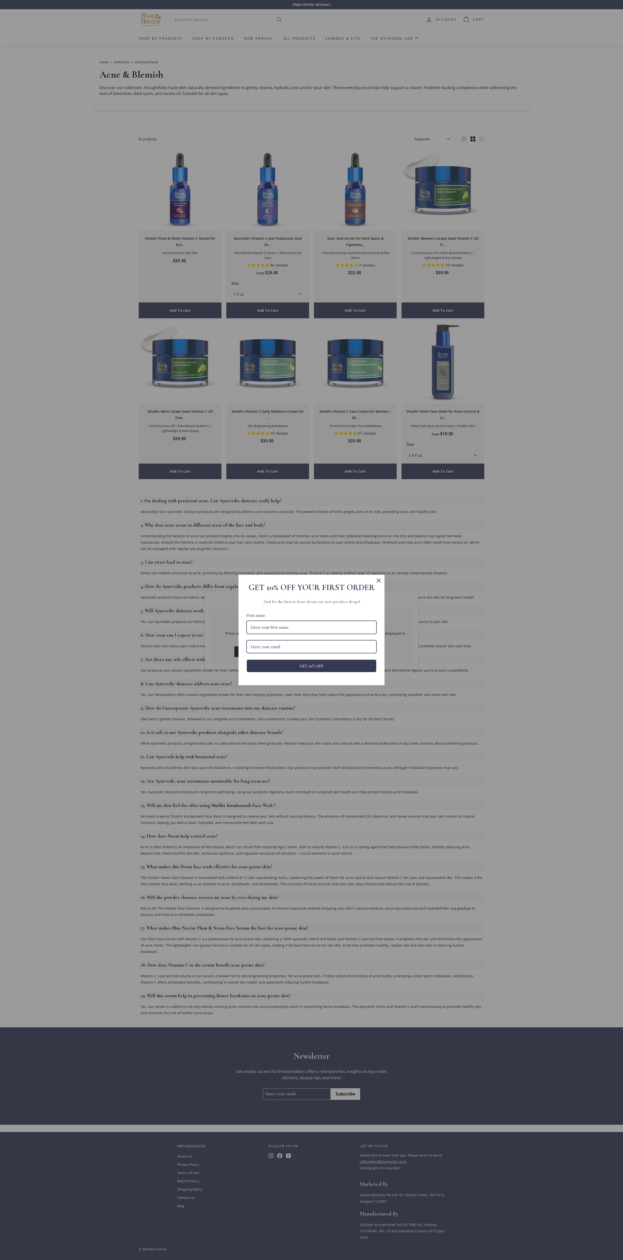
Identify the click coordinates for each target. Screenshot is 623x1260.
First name (255, 615)
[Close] (379, 580)
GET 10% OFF (311, 665)
